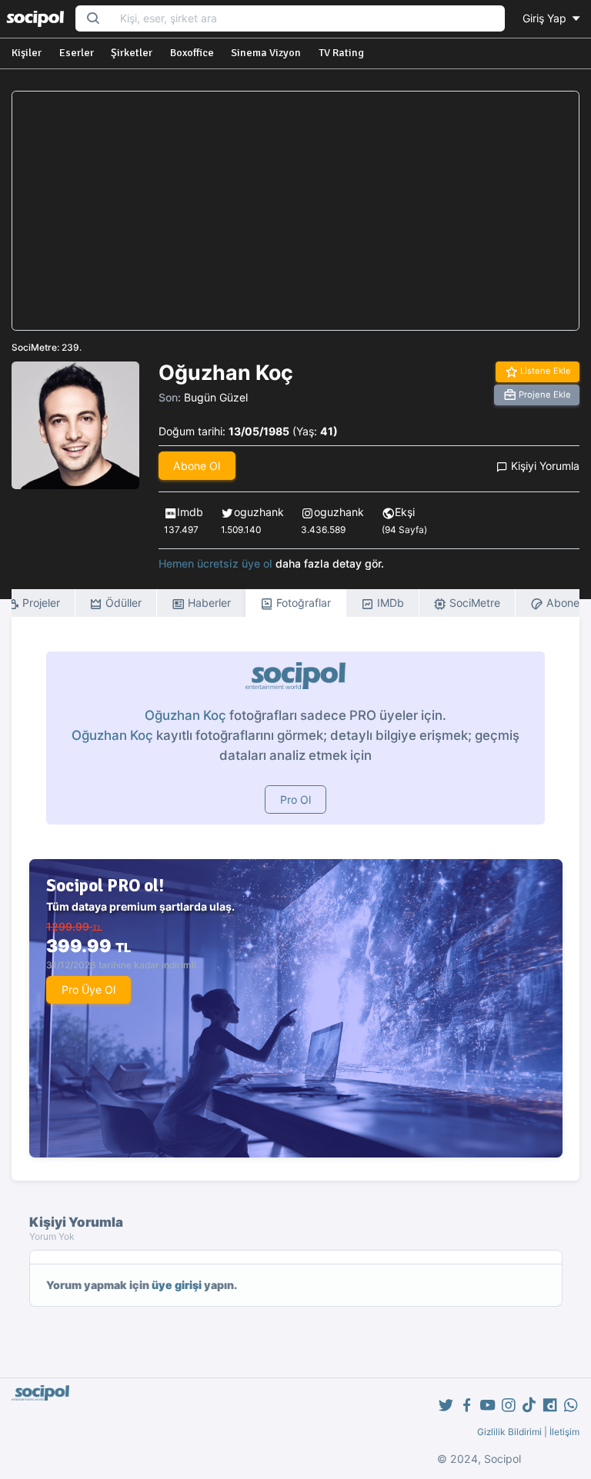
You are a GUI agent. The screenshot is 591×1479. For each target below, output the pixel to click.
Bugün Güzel (216, 397)
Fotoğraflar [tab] (302, 602)
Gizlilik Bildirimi (509, 1431)
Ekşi (405, 511)
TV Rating (341, 52)
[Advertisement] (295, 210)
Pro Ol (295, 799)
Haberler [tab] (208, 602)
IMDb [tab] (389, 602)
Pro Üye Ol (88, 989)
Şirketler (131, 52)
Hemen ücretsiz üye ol (215, 563)
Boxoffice (192, 52)
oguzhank (259, 511)
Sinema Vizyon (266, 52)
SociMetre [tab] (473, 602)
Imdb (190, 511)
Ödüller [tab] (122, 602)
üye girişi (177, 1284)
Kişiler (27, 52)
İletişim (564, 1431)
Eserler (76, 52)
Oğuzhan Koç (185, 715)
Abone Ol (196, 465)
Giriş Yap (546, 18)
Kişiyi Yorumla (543, 465)
